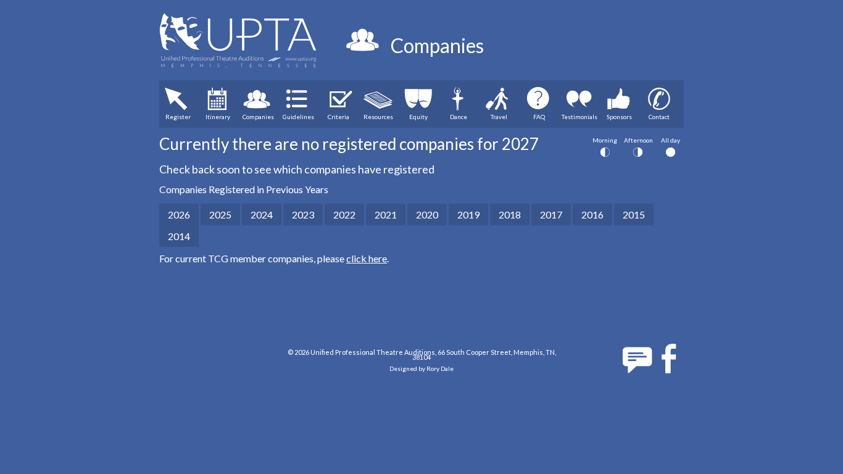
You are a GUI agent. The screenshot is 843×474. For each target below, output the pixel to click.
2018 (510, 214)
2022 (344, 214)
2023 (303, 214)
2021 (386, 214)
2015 (634, 214)
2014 (179, 236)
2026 (179, 214)
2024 (262, 214)
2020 (427, 214)
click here (366, 258)
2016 (592, 214)
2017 (551, 214)
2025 (220, 214)
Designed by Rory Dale (421, 368)
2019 (468, 214)
